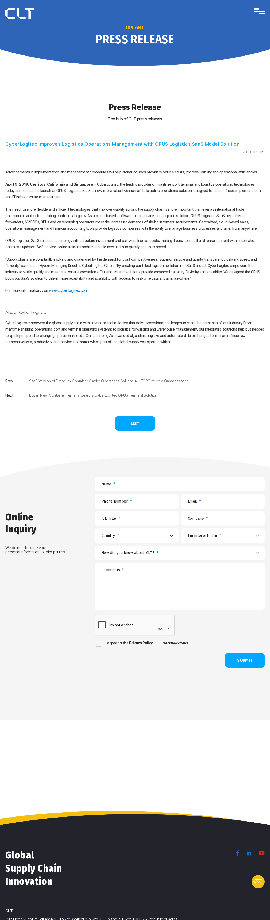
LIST (135, 423)
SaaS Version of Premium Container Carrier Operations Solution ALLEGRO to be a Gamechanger (108, 381)
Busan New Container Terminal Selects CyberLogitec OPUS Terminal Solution (93, 395)
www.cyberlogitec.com (68, 290)
